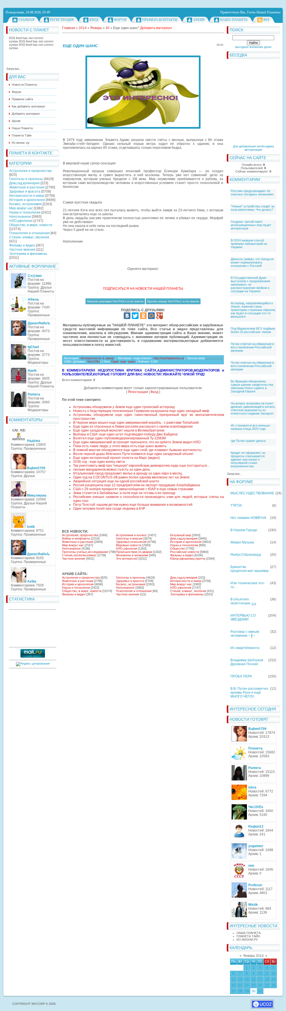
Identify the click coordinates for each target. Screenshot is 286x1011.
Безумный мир (180, 535)
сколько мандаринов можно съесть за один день (111, 469)
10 (260, 974)
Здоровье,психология (131, 541)
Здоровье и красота (24, 191)
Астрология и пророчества (30, 171)
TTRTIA (236, 505)
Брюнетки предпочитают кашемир (249, 569)
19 (274, 979)
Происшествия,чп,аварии (134, 552)
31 (260, 991)
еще (123, 361)
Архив (198, 20)
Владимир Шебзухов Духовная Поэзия (246, 662)
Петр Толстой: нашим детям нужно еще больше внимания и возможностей (132, 505)
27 (233, 991)
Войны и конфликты (76, 538)
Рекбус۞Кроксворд (245, 555)
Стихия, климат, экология (29, 237)
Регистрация (62, 20)
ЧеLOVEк (93, 361)
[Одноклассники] (143, 315)
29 (247, 991)
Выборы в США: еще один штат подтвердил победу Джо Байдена (125, 434)
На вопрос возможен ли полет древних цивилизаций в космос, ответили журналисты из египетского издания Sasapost (253, 408)
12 (274, 974)
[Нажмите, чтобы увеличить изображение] (143, 92)
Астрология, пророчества (80, 535)
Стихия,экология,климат (79, 555)
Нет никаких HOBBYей (248, 518)
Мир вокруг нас (21, 208)
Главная (26, 20)
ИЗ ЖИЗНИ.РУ (247, 939)
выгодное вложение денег (253, 47)
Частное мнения (22, 249)
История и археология (27, 200)
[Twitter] (135, 315)
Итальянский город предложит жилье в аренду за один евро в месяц (127, 473)
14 (240, 979)
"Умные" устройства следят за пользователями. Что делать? (252, 208)
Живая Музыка (242, 542)
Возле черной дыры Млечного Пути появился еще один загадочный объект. (133, 454)
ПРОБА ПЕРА (241, 676)
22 (247, 985)
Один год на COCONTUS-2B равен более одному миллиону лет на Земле (131, 477)
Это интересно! (127, 558)
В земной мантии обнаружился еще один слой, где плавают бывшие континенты (137, 450)
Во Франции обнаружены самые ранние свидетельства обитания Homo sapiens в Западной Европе (252, 386)
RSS (266, 20)
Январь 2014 (253, 956)
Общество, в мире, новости (30, 225)
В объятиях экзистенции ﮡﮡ (243, 601)
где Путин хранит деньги (248, 440)
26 (274, 985)
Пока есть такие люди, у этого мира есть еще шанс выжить (119, 446)
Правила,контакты (159, 20)
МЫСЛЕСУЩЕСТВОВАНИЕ (252, 493)
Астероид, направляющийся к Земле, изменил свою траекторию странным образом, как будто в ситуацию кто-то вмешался (253, 309)
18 (267, 979)
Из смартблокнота (244, 648)
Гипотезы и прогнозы (26, 179)
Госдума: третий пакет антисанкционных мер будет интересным (251, 225)
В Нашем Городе (243, 530)
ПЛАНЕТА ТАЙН (248, 936)
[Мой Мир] (151, 315)
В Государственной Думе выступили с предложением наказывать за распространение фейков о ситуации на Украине (250, 284)
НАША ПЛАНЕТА (249, 933)
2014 (83, 28)
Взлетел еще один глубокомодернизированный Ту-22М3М (119, 438)
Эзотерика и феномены (28, 254)
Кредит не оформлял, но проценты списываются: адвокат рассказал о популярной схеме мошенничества (248, 459)
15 (247, 979)
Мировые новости (128, 545)
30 (254, 991)
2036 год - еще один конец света (99, 462)
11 (267, 974)
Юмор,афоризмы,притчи (187, 558)
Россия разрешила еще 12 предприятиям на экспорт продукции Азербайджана (136, 485)
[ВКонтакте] (127, 315)
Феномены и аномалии (132, 555)
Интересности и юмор (26, 196)
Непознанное (20, 217)
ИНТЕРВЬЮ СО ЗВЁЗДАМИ (243, 617)
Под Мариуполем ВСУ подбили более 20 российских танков (253, 330)
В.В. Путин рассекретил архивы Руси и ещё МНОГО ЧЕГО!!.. (249, 692)
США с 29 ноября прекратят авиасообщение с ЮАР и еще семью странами (133, 489)
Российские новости (184, 552)
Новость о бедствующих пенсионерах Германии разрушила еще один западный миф (141, 411)
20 (233, 985)
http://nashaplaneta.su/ (169, 358)
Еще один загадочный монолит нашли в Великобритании (119, 430)
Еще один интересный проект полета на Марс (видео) (116, 458)
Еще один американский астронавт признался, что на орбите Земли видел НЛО (137, 442)
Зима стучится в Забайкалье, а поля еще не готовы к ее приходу (124, 493)
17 (260, 979)
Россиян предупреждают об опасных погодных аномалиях (252, 192)
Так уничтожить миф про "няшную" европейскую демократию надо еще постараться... (141, 466)
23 (254, 985)
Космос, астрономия (25, 204)
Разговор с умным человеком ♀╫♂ (244, 634)
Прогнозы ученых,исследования (85, 552)
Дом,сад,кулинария (24, 183)
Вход (93, 20)
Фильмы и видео (22, 245)
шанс (131, 361)
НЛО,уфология (21, 221)
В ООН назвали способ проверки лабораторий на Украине (249, 244)
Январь (96, 28)
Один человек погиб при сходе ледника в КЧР (109, 509)
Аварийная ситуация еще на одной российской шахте (116, 481)
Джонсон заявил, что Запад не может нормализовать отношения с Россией (252, 262)
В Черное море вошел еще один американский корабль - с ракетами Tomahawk (136, 423)
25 (267, 985)
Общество (177, 548)
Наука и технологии (24, 212)
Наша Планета (234, 20)
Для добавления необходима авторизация (253, 148)
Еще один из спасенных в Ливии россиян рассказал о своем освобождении (133, 426)
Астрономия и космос (131, 535)
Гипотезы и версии (129, 538)
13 (233, 979)
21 (240, 985)
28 (240, 991)
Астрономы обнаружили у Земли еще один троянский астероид (124, 407)
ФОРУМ (120, 20)
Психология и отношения (29, 233)
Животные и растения (27, 187)
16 (254, 979)
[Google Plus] (159, 315)
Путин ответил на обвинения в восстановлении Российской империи (252, 347)
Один (115, 361)
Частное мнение (73, 558)
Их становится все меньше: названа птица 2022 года (251, 427)
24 (260, 985)
